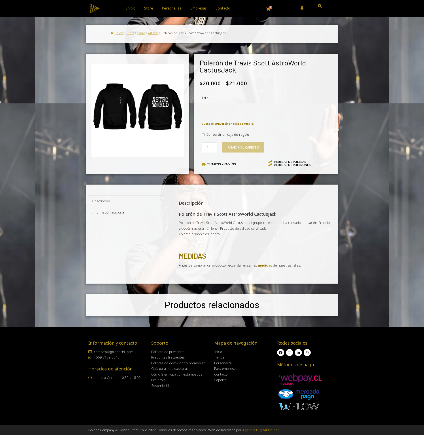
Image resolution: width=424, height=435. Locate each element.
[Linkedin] (298, 352)
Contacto (223, 8)
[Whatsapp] (307, 352)
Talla (205, 97)
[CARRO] (268, 9)
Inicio (130, 8)
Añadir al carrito (243, 147)
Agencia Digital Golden (261, 430)
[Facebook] (280, 352)
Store (148, 8)
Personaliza (172, 8)
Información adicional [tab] (108, 212)
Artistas (153, 33)
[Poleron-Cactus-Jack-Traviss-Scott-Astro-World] (137, 110)
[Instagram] (289, 352)
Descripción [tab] (101, 201)
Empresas (198, 8)
